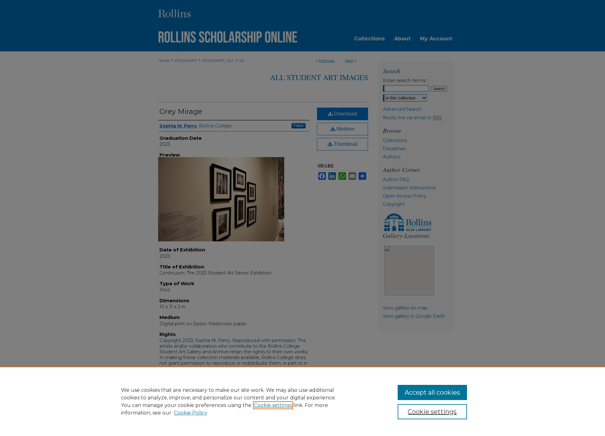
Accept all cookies (432, 392)
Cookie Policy (190, 413)
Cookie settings (273, 405)
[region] (302, 401)
